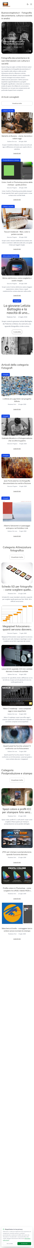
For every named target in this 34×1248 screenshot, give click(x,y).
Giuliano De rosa (12, 141)
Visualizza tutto (17, 103)
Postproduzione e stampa (11, 160)
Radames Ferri (7, 47)
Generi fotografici (11, 38)
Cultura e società (8, 111)
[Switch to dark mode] (27, 4)
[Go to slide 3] (30, 51)
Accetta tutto (24, 1243)
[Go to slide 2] (28, 51)
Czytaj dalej (17, 332)
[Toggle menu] (31, 4)
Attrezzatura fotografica (10, 256)
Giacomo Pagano (12, 188)
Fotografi (17, 301)
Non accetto (10, 1243)
